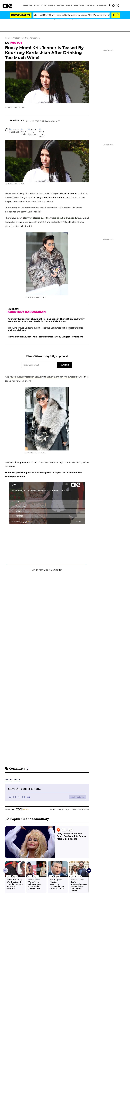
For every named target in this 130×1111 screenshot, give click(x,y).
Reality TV (27, 5)
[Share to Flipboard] (32, 129)
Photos (16, 38)
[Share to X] (24, 129)
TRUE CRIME (79, 5)
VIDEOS (69, 5)
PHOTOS (60, 5)
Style (43, 5)
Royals (51, 5)
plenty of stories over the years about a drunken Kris (51, 218)
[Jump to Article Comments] (6, 129)
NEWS (36, 5)
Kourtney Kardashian (30, 38)
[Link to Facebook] (109, 5)
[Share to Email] (42, 129)
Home (8, 38)
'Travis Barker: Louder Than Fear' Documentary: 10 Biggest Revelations (45, 337)
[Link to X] (118, 5)
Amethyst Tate (17, 120)
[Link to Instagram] (113, 5)
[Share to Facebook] (14, 129)
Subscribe (101, 5)
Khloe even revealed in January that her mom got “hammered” (44, 377)
